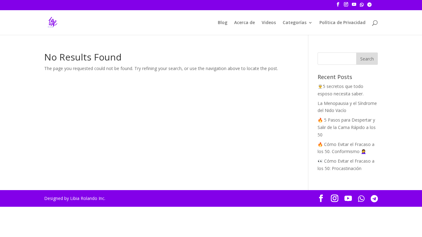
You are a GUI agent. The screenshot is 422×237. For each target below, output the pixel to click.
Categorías (294, 22)
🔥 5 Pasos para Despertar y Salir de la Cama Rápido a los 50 (347, 127)
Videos (269, 22)
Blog (222, 22)
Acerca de (244, 22)
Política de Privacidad (342, 22)
